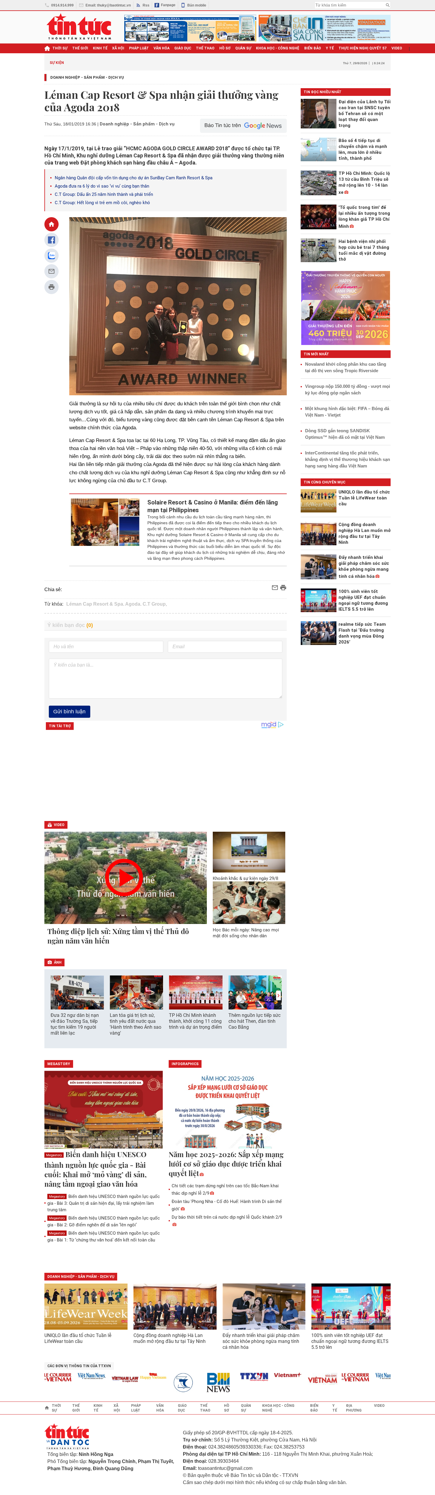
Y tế (330, 48)
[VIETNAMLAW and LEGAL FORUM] (106, 1380)
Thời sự (59, 48)
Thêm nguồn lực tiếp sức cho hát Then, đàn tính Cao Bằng (254, 1021)
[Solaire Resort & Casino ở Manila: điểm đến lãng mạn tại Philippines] (105, 530)
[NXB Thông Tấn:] (168, 1383)
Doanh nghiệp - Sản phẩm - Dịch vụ (87, 77)
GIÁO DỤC (182, 48)
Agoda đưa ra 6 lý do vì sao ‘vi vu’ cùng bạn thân (102, 186)
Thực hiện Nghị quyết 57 (363, 48)
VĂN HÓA (162, 48)
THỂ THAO (205, 48)
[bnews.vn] (202, 1383)
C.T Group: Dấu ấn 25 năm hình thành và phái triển (104, 194)
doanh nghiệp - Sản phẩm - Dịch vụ (80, 1277)
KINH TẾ (100, 48)
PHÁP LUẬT (139, 48)
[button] (278, 995)
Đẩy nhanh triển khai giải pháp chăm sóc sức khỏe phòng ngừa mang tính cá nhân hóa (261, 1341)
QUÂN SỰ (243, 48)
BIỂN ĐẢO (312, 48)
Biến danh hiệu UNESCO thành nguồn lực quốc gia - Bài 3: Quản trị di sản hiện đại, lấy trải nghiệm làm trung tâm (103, 1203)
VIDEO (397, 48)
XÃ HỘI (118, 48)
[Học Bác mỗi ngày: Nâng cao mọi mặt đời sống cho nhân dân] (249, 902)
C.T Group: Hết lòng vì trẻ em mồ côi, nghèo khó (102, 202)
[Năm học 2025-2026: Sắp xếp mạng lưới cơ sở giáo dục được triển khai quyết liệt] (228, 1110)
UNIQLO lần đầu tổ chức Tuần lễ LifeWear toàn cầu (77, 1338)
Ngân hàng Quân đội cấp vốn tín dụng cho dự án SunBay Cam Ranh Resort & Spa (133, 177)
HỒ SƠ (225, 48)
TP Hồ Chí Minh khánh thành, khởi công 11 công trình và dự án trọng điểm (195, 1021)
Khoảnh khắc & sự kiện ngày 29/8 (245, 878)
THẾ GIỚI (80, 48)
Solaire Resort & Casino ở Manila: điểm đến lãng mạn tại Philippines (212, 506)
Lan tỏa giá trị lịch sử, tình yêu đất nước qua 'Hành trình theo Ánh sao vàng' (135, 1024)
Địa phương (354, 1408)
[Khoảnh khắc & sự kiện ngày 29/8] (249, 852)
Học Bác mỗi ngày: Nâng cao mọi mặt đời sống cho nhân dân (246, 932)
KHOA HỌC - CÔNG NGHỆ (277, 48)
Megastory (54, 1155)
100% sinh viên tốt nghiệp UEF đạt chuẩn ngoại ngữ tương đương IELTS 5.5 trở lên (350, 1341)
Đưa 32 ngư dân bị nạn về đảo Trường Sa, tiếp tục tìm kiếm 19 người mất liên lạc (75, 1024)
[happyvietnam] (134, 1376)
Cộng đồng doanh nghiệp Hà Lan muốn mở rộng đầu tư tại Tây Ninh (170, 1338)
